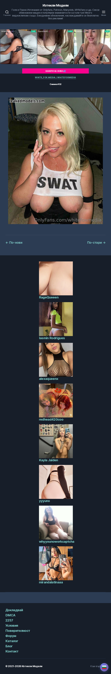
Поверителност (17, 631)
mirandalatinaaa (51, 582)
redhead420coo (51, 419)
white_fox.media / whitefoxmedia (55, 77)
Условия (11, 625)
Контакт (11, 651)
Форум (10, 636)
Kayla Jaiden (48, 460)
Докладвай (14, 610)
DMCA (10, 615)
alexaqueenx (48, 379)
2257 (9, 620)
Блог (9, 646)
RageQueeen (48, 297)
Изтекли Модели (55, 5)
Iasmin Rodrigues (52, 338)
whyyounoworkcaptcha (56, 541)
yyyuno (44, 501)
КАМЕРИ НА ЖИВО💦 (55, 71)
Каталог (11, 641)
